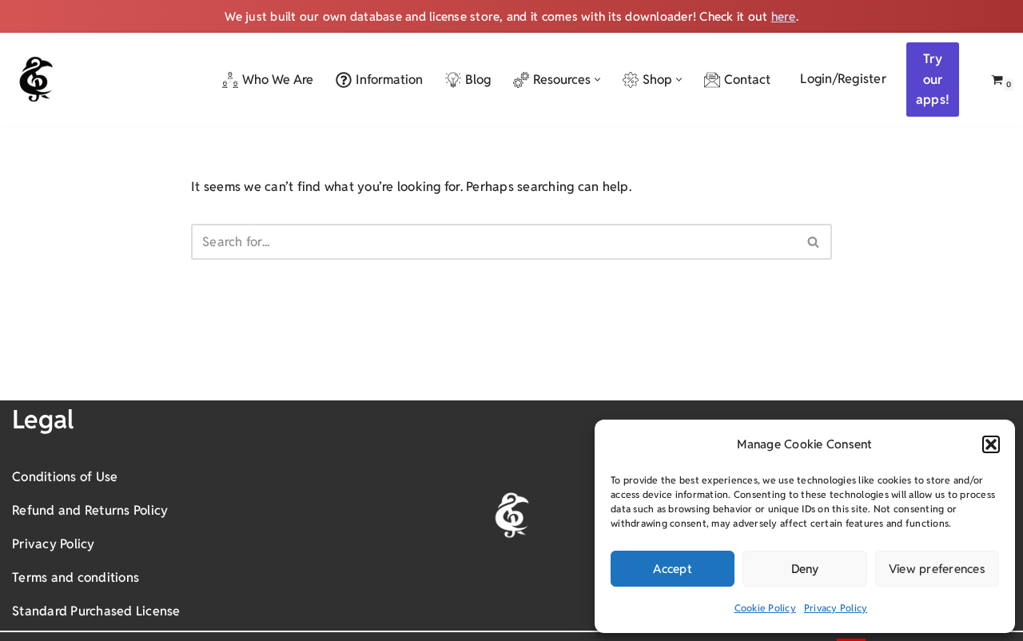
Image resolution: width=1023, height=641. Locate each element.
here (783, 16)
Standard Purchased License (96, 611)
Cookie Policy (765, 608)
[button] (991, 444)
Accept (672, 568)
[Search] (814, 242)
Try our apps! (932, 79)
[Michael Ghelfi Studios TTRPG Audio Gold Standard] (36, 79)
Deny (805, 568)
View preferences (937, 568)
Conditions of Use (64, 476)
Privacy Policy (836, 608)
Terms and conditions (75, 577)
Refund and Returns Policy (90, 510)
